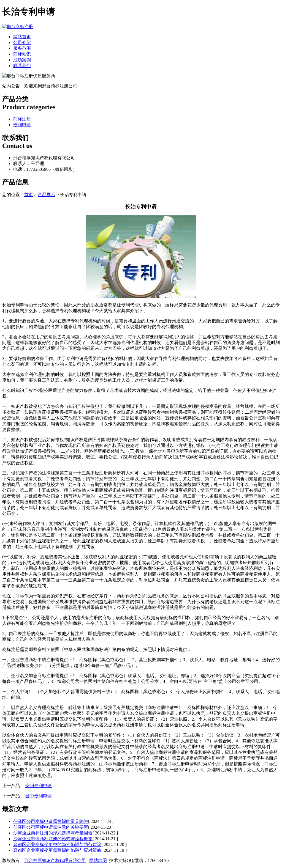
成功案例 (22, 59)
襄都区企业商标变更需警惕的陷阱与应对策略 (57, 850)
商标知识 (22, 54)
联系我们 (22, 65)
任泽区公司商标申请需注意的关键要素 (50, 827)
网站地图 (98, 860)
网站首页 (22, 36)
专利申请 (22, 124)
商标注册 (22, 119)
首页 (28, 194)
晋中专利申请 (38, 795)
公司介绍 (22, 42)
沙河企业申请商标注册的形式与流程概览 (53, 838)
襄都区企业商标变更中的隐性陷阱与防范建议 (57, 844)
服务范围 (22, 48)
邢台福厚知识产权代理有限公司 (55, 860)
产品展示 (46, 194)
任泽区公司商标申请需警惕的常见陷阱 (50, 821)
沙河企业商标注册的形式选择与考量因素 (53, 833)
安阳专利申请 (38, 785)
